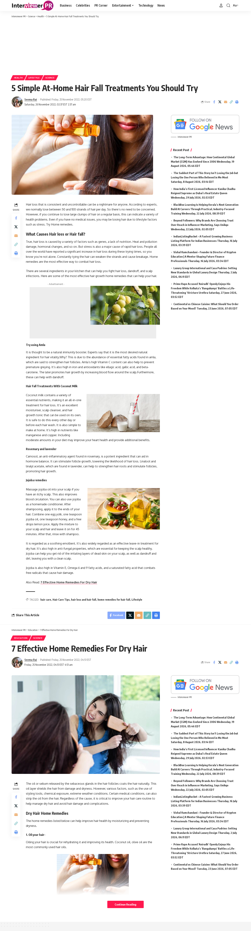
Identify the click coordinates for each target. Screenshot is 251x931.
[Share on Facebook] (214, 102)
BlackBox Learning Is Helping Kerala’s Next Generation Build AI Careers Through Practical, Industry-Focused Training (205, 209)
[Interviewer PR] (33, 5)
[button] (221, 5)
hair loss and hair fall (83, 599)
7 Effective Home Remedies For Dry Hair (68, 582)
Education (21, 638)
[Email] (225, 102)
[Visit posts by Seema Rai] (17, 101)
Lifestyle (34, 77)
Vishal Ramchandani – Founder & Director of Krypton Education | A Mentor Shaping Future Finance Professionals (203, 257)
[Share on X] (219, 102)
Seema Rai (30, 99)
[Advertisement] (125, 46)
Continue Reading (125, 904)
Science (50, 77)
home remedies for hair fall (114, 599)
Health (18, 77)
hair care (45, 599)
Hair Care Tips (61, 599)
